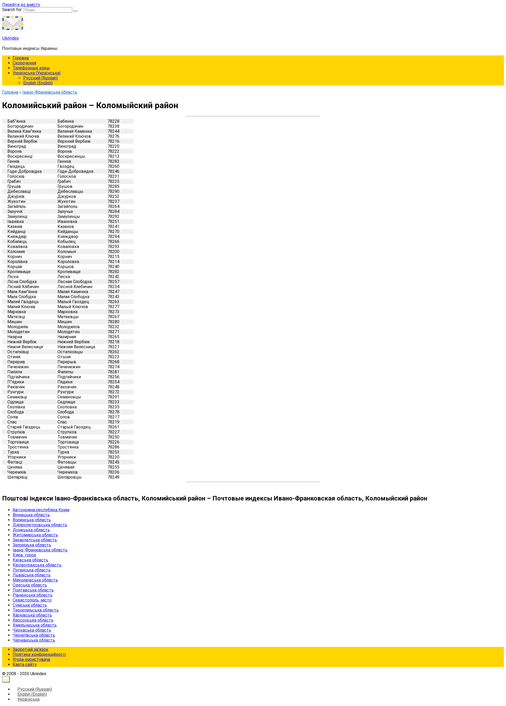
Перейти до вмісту (21, 4)
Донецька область (31, 529)
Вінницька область (31, 514)
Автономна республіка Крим (41, 509)
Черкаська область (32, 630)
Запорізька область (32, 544)
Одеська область (30, 585)
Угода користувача (31, 659)
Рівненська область (32, 595)
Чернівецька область (34, 640)
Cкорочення (24, 62)
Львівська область (32, 575)
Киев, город (24, 554)
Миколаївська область (35, 580)
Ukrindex (10, 38)
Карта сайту (25, 664)
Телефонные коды (31, 67)
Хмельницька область (35, 625)
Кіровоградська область (37, 564)
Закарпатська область (35, 539)
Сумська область (30, 605)
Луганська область (32, 570)
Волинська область (32, 519)
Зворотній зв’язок (30, 649)
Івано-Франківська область (40, 549)
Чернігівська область (34, 635)
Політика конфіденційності (39, 654)
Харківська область (32, 615)
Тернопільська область (36, 610)
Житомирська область (35, 534)
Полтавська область (33, 590)
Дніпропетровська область (40, 524)
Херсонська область (33, 620)
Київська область (30, 559)
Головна (21, 57)
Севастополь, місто (32, 600)
